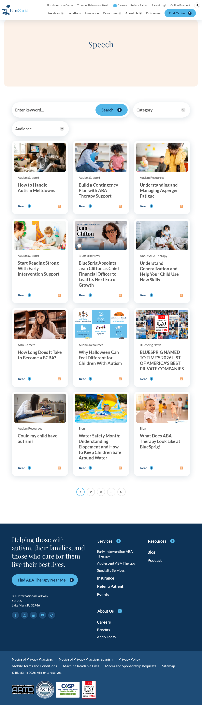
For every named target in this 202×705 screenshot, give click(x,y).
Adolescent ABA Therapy (116, 563)
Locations (74, 13)
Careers (122, 5)
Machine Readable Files (81, 666)
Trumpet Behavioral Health (93, 5)
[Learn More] (89, 690)
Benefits (103, 630)
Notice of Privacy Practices (32, 659)
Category (145, 110)
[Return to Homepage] (15, 10)
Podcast (155, 560)
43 (121, 492)
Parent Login (159, 5)
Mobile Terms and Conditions (34, 666)
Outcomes (153, 13)
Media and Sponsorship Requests (130, 666)
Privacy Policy (129, 659)
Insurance (92, 13)
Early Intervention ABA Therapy (115, 553)
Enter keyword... (29, 110)
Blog (151, 552)
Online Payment (180, 5)
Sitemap (168, 666)
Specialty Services (111, 570)
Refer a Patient (139, 5)
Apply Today (106, 637)
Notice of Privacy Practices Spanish (86, 659)
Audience (23, 129)
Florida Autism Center (60, 5)
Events (103, 594)
